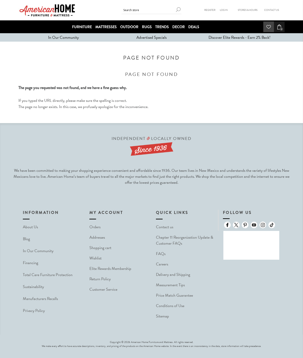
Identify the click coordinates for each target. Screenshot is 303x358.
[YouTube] (254, 225)
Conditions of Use (170, 306)
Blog (26, 239)
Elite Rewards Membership (110, 268)
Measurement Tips (170, 285)
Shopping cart (100, 248)
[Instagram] (262, 225)
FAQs (160, 254)
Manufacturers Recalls (40, 299)
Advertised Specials (151, 37)
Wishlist (95, 258)
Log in (224, 10)
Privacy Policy (34, 310)
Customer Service (103, 289)
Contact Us (271, 10)
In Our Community (63, 37)
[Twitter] (236, 225)
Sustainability (33, 287)
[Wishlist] (268, 26)
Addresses (97, 237)
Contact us (164, 227)
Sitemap (162, 316)
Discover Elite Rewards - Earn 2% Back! (239, 37)
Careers (162, 264)
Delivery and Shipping (173, 274)
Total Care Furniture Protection (48, 275)
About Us (30, 227)
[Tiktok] (271, 225)
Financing (30, 263)
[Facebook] (227, 225)
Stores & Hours (248, 10)
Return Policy (100, 279)
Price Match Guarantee (174, 295)
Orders (94, 227)
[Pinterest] (245, 225)
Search (178, 9)
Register (209, 10)
